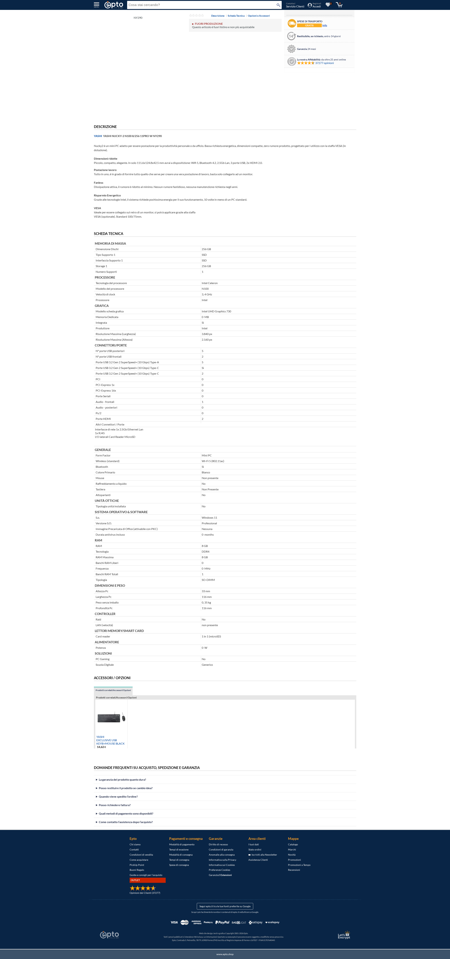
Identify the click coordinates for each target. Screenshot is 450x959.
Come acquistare (139, 859)
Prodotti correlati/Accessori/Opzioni (113, 690)
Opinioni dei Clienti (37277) (145, 892)
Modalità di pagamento (181, 844)
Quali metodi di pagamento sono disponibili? (126, 813)
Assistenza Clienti (258, 859)
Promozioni (294, 859)
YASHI (98, 136)
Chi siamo (135, 844)
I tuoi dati (253, 844)
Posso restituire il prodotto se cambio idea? (126, 788)
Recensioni (294, 869)
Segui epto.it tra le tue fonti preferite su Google (225, 906)
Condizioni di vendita (141, 854)
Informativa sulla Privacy (222, 859)
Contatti (134, 849)
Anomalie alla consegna (222, 854)
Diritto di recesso (218, 844)
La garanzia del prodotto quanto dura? (122, 779)
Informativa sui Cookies (222, 864)
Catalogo (293, 844)
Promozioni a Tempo (299, 864)
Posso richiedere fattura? (115, 805)
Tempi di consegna (179, 859)
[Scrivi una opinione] (196, 15)
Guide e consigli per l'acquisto (146, 874)
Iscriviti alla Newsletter (264, 854)
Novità (291, 854)
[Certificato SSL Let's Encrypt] (343, 935)
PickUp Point (137, 864)
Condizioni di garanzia (221, 849)
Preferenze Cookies (219, 869)
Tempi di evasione (178, 849)
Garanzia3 (220, 874)
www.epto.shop (225, 954)
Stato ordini (254, 849)
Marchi (292, 849)
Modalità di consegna (181, 854)
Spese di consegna (179, 864)
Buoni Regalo (137, 869)
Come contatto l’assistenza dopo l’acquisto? (126, 822)
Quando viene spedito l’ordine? (118, 796)
